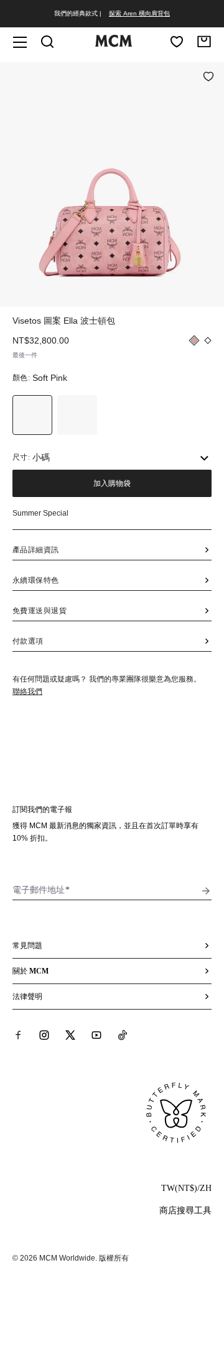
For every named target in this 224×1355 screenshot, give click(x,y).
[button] (112, 183)
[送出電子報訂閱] (206, 890)
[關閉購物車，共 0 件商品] (204, 41)
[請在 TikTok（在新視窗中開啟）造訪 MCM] (122, 1035)
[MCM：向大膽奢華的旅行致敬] (113, 44)
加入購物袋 (112, 483)
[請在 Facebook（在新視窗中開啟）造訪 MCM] (18, 1035)
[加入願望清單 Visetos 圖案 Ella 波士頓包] (208, 77)
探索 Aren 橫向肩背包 (139, 13)
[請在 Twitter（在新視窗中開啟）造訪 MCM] (70, 1035)
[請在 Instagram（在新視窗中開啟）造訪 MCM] (44, 1035)
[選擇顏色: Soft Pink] (32, 415)
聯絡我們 (27, 691)
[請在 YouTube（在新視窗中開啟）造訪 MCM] (96, 1035)
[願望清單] (176, 41)
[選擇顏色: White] (77, 415)
